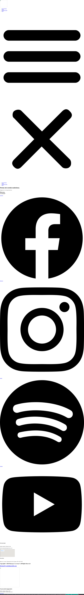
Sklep (3, 9)
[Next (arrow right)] (82, 297)
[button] (42, 97)
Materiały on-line (4, 10)
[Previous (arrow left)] (1, 297)
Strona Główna (4, 8)
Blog (2, 11)
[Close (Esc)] (83, 1)
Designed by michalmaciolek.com (8, 566)
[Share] (81, 1)
